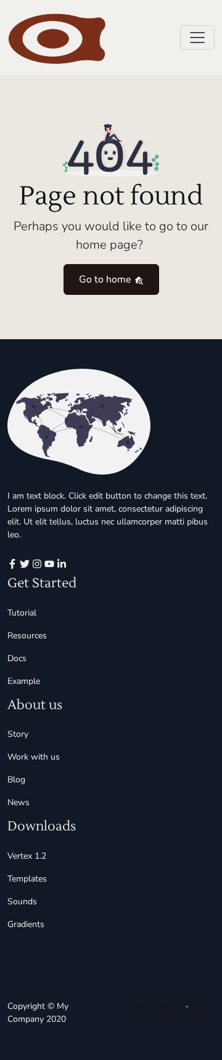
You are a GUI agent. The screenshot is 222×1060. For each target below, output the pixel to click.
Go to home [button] (106, 279)
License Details (154, 1006)
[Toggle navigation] (197, 37)
